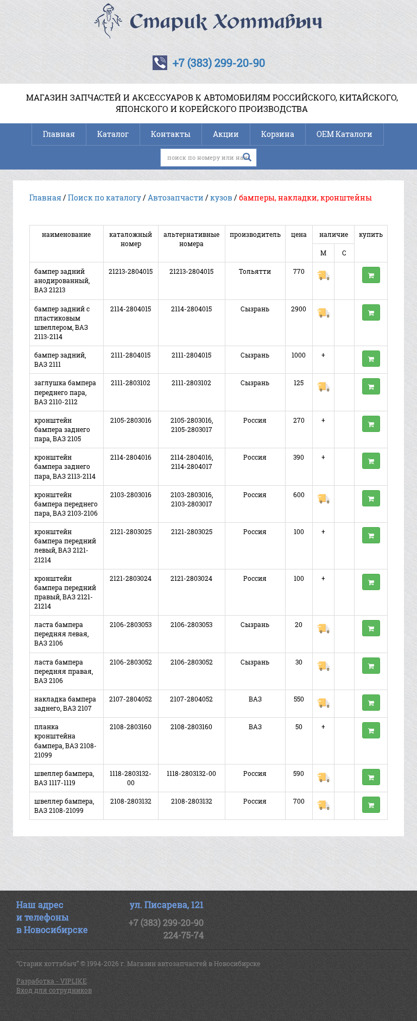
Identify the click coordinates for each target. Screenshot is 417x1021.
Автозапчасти (176, 197)
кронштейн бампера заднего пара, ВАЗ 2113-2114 (65, 466)
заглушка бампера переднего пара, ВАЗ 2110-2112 (65, 391)
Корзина (277, 134)
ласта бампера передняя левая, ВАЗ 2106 (61, 633)
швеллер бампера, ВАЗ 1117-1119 (64, 778)
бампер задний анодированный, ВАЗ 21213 (62, 280)
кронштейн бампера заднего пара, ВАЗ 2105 (62, 429)
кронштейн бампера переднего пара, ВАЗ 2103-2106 (66, 503)
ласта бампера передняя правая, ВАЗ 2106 (63, 671)
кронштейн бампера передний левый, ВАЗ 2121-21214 (65, 545)
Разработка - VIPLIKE (51, 980)
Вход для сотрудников (54, 990)
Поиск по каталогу (104, 197)
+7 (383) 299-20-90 (219, 62)
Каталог (113, 134)
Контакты (171, 134)
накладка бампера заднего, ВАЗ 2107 (65, 703)
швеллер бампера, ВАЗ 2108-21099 (64, 806)
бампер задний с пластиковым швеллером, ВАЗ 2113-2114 (62, 322)
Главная (59, 134)
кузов (221, 197)
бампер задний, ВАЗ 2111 (60, 359)
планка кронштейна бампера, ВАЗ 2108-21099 (65, 740)
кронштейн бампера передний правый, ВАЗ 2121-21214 (65, 592)
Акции (226, 134)
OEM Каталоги (344, 134)
